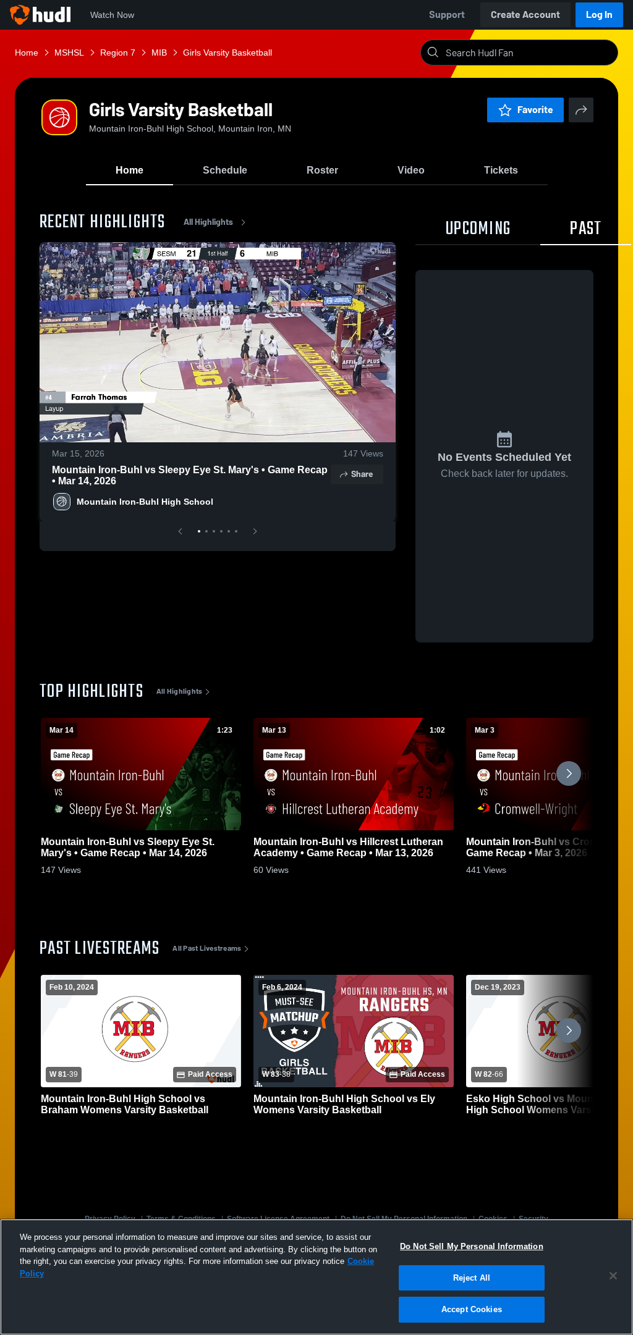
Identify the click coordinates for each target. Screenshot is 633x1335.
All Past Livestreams (206, 948)
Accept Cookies (471, 1309)
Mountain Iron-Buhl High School (145, 502)
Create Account (525, 14)
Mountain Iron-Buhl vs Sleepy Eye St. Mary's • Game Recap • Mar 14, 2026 (190, 475)
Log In (599, 14)
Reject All (471, 1277)
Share (362, 474)
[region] (316, 1277)
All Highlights (208, 222)
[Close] (613, 1275)
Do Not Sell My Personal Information (471, 1246)
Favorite (535, 109)
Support (447, 14)
